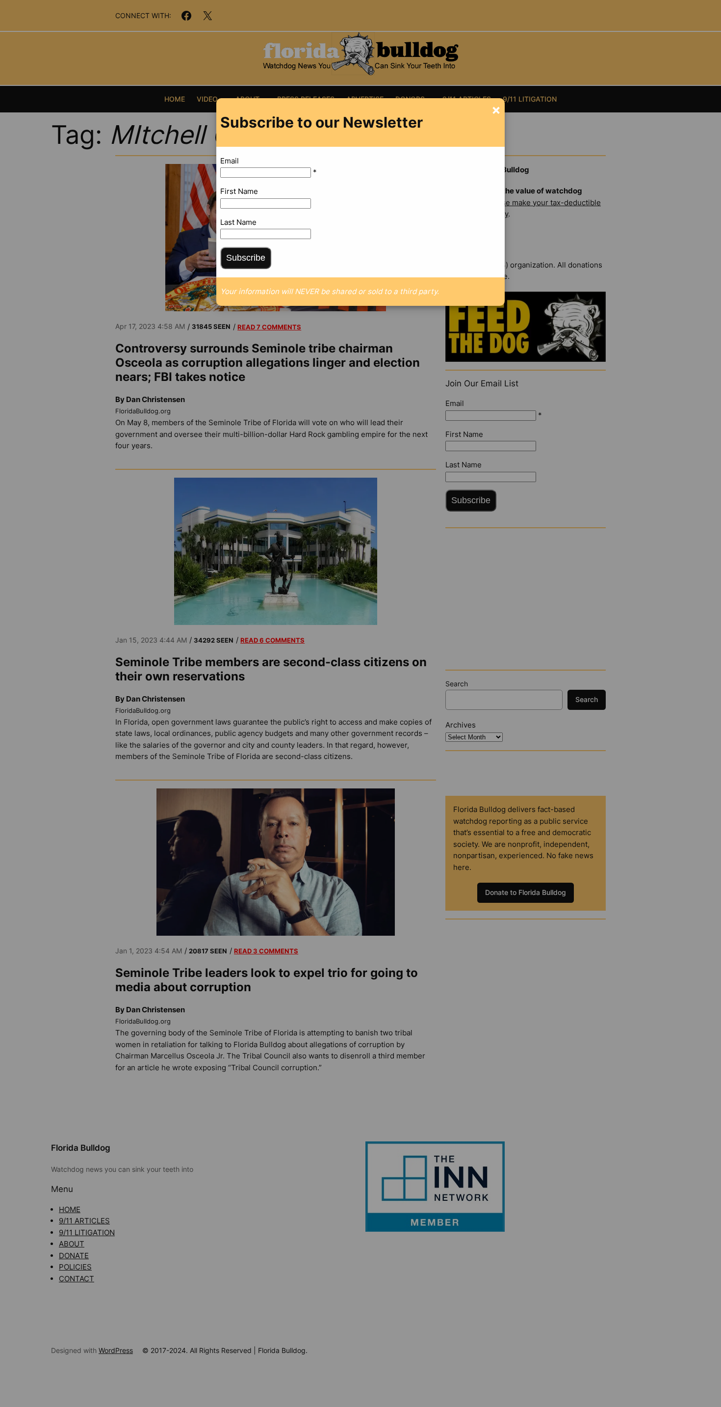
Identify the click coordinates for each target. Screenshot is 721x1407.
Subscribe (245, 258)
